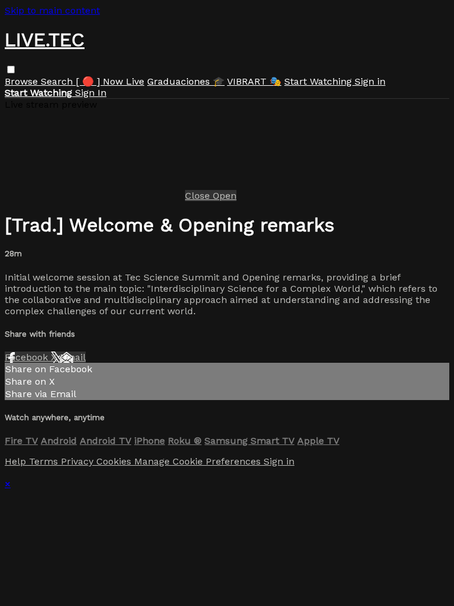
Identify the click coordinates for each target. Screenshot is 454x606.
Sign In (90, 92)
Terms (45, 461)
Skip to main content (52, 10)
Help (17, 461)
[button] (11, 69)
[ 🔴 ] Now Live (110, 81)
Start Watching (319, 81)
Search (58, 81)
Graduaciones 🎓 (186, 81)
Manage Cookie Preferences (199, 461)
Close (199, 195)
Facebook (28, 357)
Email (73, 357)
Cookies (115, 461)
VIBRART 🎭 (254, 81)
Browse (23, 81)
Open (224, 195)
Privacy (78, 461)
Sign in (370, 81)
